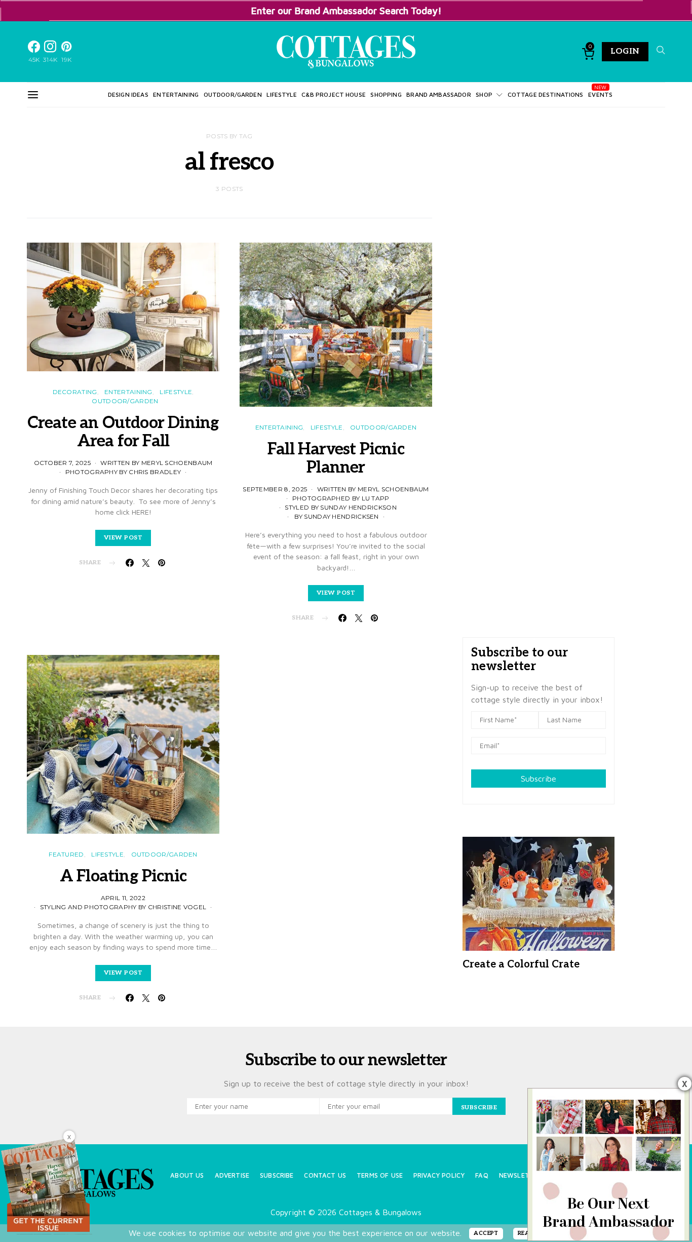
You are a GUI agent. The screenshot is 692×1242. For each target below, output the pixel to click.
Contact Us (325, 1175)
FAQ (481, 1175)
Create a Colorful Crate (521, 964)
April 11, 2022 (123, 898)
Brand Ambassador (438, 94)
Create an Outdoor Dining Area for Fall (123, 432)
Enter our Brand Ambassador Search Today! (346, 10)
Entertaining (176, 94)
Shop (484, 94)
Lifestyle (281, 94)
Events (600, 94)
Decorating (75, 392)
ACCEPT (486, 1233)
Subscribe (538, 778)
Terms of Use (380, 1175)
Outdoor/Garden (233, 94)
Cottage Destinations (546, 94)
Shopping (385, 94)
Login (625, 51)
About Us (187, 1175)
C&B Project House (333, 94)
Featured (66, 854)
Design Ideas (128, 94)
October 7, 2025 (62, 463)
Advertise (232, 1175)
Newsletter (520, 1175)
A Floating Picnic (123, 876)
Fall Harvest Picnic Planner (335, 458)
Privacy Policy (439, 1175)
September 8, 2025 (275, 489)
